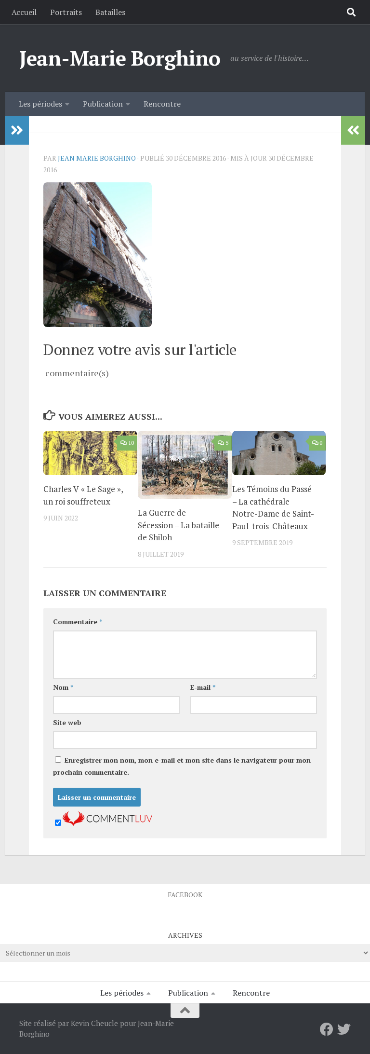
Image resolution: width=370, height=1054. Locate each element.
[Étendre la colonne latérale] (17, 130)
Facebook (185, 894)
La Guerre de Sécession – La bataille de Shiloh (178, 525)
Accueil (24, 12)
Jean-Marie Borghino (120, 57)
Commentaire (77, 621)
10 (131, 442)
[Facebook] (326, 1029)
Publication (103, 103)
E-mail (202, 687)
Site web (67, 722)
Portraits (66, 12)
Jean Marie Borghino (97, 158)
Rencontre (162, 103)
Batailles (110, 12)
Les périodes (40, 103)
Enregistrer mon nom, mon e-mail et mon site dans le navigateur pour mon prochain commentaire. (182, 766)
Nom (63, 687)
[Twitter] (344, 1029)
